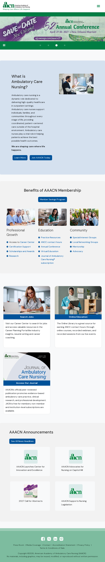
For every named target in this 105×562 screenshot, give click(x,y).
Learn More (20, 157)
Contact (47, 545)
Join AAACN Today (40, 157)
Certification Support (20, 246)
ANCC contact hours (51, 242)
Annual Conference (50, 246)
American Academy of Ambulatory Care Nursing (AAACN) (60, 553)
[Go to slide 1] (40, 45)
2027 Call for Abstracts (31, 501)
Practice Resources (50, 237)
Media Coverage (33, 545)
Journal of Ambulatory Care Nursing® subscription (52, 259)
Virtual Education (49, 251)
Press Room (18, 545)
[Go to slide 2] (48, 45)
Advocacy (78, 251)
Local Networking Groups (85, 242)
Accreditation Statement (64, 545)
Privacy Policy (84, 545)
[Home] (17, 6)
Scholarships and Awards (21, 251)
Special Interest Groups (84, 237)
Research (14, 256)
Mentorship (78, 246)
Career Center (27, 242)
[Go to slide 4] (64, 45)
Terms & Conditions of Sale (52, 548)
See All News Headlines (22, 441)
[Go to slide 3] (56, 45)
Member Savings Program (52, 199)
